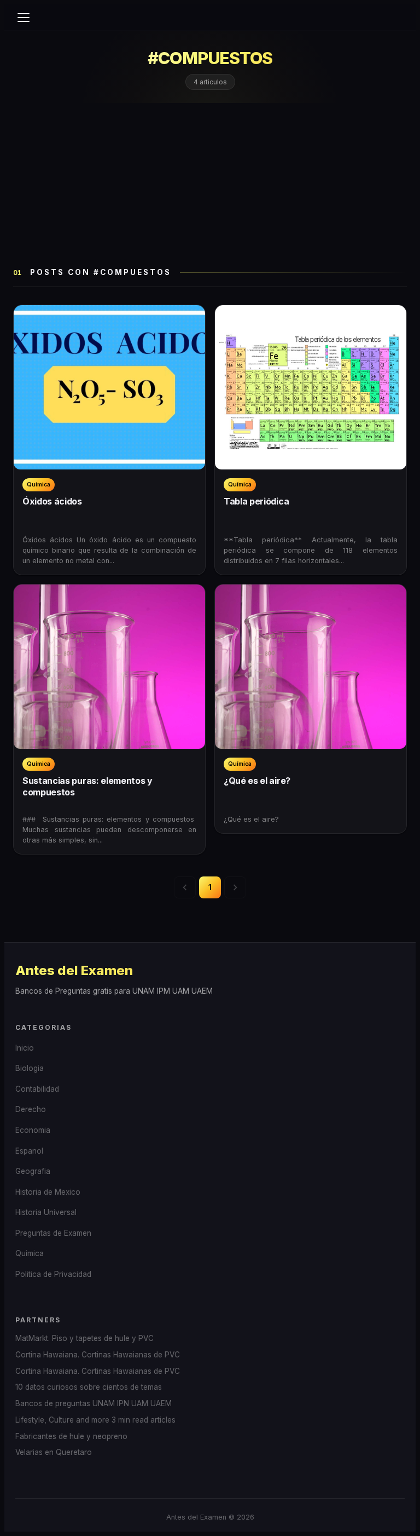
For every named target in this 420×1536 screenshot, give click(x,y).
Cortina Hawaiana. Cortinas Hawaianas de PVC (97, 1354)
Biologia (29, 1068)
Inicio (24, 1048)
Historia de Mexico (47, 1192)
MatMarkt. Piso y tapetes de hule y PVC (84, 1338)
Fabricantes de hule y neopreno (71, 1436)
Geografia (32, 1171)
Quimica (29, 1253)
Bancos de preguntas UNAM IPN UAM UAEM (93, 1403)
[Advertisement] (210, 185)
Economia (32, 1130)
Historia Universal (46, 1212)
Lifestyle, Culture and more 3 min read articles (95, 1419)
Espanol (29, 1151)
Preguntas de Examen (53, 1233)
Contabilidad (37, 1089)
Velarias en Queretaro (53, 1452)
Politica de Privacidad (53, 1274)
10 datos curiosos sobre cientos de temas (88, 1387)
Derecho (30, 1109)
